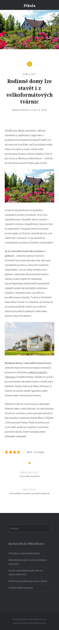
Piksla (29, 5)
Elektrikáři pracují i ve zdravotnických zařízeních (28, 562)
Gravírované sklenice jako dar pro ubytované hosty (26, 572)
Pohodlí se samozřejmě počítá (24, 553)
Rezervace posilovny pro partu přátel (28, 581)
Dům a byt (29, 74)
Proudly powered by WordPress (29, 619)
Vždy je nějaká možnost (21, 587)
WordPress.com (38, 623)
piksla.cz (27, 110)
